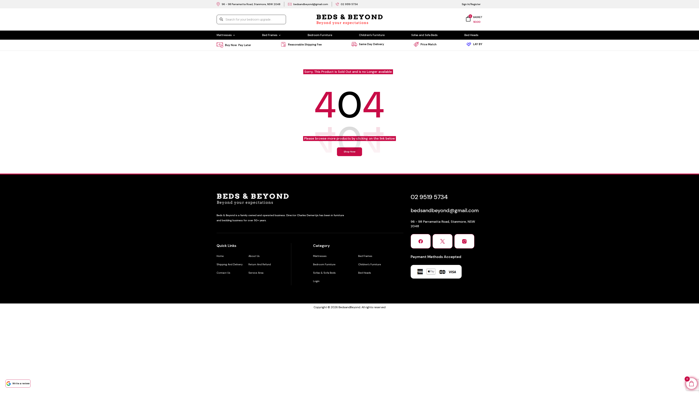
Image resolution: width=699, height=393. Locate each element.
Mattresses (224, 35)
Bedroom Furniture (320, 35)
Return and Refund (259, 264)
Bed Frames (269, 35)
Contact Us (223, 272)
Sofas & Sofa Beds (324, 272)
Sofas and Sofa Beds (424, 35)
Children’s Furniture (372, 35)
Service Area (255, 272)
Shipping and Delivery (230, 264)
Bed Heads (471, 35)
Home (220, 256)
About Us (254, 256)
